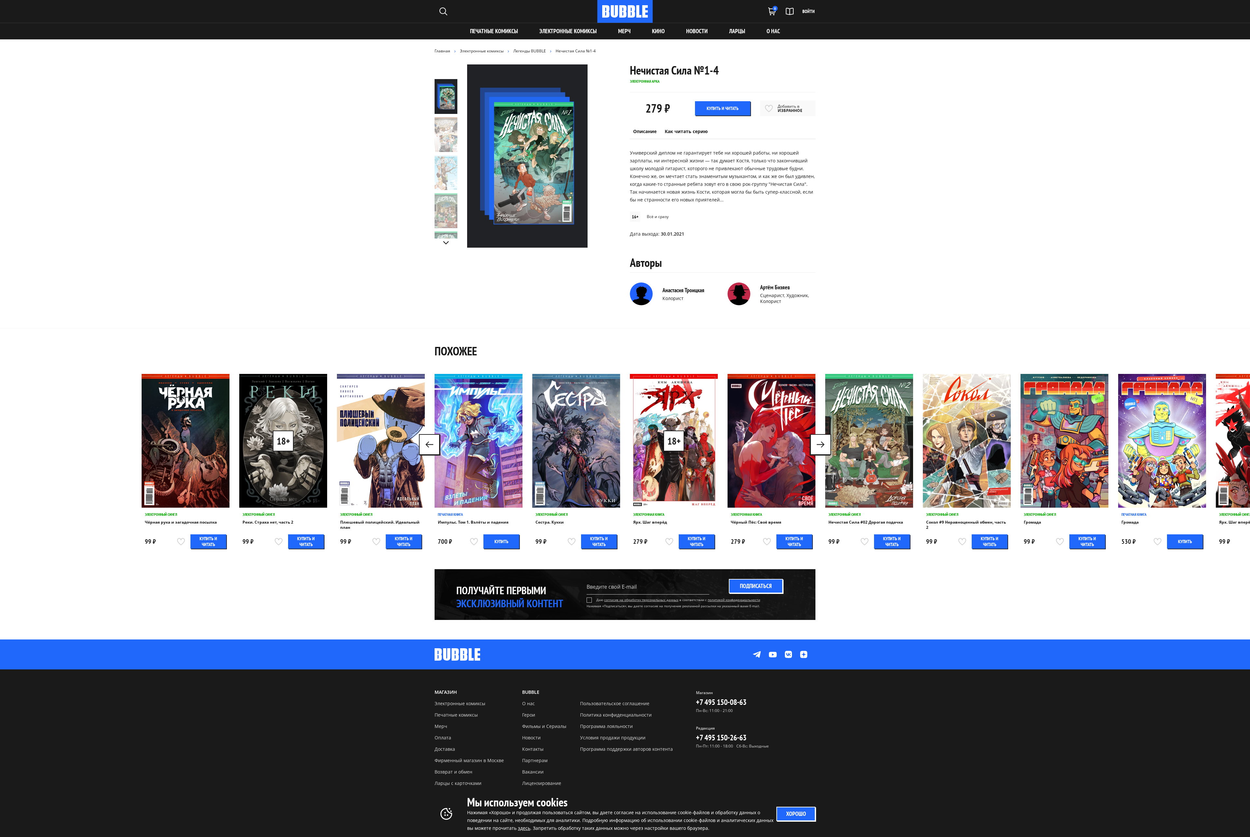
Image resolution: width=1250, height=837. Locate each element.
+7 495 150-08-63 (721, 702)
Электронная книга (648, 514)
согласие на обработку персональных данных (641, 599)
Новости (531, 737)
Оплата (443, 737)
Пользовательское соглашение (614, 703)
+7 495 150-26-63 (721, 738)
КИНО (658, 31)
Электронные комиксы (568, 31)
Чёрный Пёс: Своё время (756, 522)
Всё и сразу (658, 216)
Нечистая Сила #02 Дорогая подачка (865, 522)
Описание (645, 131)
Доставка (445, 749)
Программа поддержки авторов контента (626, 749)
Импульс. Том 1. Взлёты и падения (473, 522)
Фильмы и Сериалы (544, 726)
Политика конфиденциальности (616, 715)
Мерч (441, 726)
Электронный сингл (161, 514)
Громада (1032, 522)
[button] (820, 444)
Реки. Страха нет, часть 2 (268, 522)
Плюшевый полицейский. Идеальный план (380, 525)
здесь (524, 828)
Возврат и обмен (453, 772)
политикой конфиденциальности (734, 599)
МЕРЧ (624, 31)
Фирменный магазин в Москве (469, 760)
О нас (528, 703)
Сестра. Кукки (549, 522)
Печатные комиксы (494, 31)
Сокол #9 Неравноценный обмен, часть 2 (966, 525)
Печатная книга (450, 514)
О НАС (773, 31)
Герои (528, 715)
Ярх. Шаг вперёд (650, 522)
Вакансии (533, 772)
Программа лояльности (606, 726)
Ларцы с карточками (458, 783)
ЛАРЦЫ (737, 31)
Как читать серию (686, 131)
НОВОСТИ (697, 31)
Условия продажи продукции (613, 737)
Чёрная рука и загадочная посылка (181, 522)
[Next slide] (446, 243)
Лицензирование (541, 783)
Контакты (533, 749)
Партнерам (535, 760)
